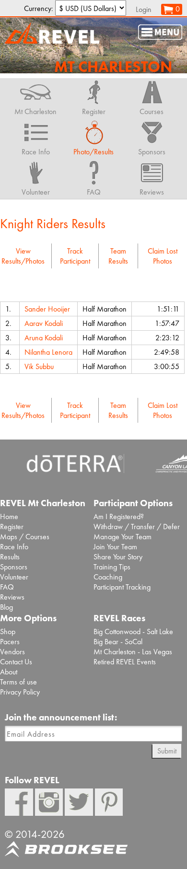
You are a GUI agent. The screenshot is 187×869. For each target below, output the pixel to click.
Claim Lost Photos (162, 256)
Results (10, 557)
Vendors (12, 652)
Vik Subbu (39, 366)
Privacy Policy (20, 692)
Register (11, 526)
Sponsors (13, 567)
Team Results (118, 256)
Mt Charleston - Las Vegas (133, 652)
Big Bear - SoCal (118, 642)
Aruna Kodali (43, 338)
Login (144, 9)
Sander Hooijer (47, 309)
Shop (7, 631)
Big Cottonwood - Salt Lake (133, 631)
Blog (6, 607)
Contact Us (16, 662)
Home (9, 516)
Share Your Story (118, 557)
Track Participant (75, 256)
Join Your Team (115, 547)
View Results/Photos (23, 256)
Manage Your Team (123, 537)
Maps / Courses (24, 537)
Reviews (12, 597)
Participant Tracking (122, 587)
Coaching (108, 577)
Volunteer (14, 577)
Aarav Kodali (43, 323)
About (8, 672)
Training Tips (112, 567)
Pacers (10, 642)
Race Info (14, 547)
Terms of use (18, 682)
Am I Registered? (119, 516)
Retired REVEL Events (125, 662)
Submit (166, 751)
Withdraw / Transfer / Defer (137, 526)
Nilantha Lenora (48, 352)
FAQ (7, 587)
